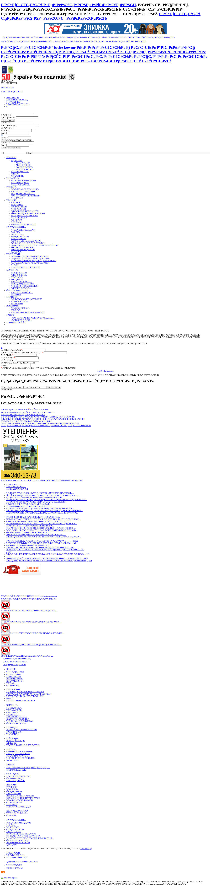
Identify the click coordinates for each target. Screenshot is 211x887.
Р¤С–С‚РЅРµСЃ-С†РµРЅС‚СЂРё (24, 216)
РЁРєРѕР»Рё (16, 310)
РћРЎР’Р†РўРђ (12, 306)
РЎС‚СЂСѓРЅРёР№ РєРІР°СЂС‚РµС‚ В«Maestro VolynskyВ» (26, 421)
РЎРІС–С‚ (15, 174)
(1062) (75, 541)
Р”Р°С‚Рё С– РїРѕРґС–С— (22, 293)
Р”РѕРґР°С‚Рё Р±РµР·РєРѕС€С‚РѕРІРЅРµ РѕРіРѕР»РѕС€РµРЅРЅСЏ (28, 599)
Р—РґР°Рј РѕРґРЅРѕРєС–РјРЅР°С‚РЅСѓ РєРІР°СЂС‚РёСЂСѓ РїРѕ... (29, 610)
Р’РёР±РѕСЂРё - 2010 (15, 672)
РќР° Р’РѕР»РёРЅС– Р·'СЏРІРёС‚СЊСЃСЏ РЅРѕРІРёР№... (30, 526)
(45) (47, 545)
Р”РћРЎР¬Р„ (11, 187)
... (6, 552)
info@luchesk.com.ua (105, 371)
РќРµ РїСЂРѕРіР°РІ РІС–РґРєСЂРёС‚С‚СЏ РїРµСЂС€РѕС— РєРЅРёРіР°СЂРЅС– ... (41, 528)
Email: (3, 133)
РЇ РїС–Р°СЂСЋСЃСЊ (20, 185)
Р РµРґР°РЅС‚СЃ (85, 849)
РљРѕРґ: (4, 137)
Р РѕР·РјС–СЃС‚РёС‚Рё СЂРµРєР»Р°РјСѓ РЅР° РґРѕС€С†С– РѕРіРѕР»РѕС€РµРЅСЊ (100, 16)
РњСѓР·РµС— (17, 279)
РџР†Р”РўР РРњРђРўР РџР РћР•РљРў (21, 862)
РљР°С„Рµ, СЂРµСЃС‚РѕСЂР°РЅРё (26, 241)
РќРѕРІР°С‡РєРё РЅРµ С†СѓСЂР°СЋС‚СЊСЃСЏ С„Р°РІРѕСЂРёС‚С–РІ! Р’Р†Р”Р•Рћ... (42, 513)
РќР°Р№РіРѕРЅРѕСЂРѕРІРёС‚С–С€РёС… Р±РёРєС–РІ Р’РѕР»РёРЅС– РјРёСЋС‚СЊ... (41, 524)
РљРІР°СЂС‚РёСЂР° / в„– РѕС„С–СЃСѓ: (18, 363)
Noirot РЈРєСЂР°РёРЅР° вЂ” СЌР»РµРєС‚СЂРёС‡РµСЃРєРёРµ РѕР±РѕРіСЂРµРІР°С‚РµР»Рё (40, 423)
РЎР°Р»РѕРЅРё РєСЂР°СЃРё (23, 250)
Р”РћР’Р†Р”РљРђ (13, 254)
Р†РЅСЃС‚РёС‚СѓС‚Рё (20, 308)
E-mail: (4, 365)
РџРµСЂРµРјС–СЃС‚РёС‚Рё (17, 104)
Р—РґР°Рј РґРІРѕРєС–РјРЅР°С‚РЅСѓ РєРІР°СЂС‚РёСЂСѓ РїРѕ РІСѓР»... (31, 645)
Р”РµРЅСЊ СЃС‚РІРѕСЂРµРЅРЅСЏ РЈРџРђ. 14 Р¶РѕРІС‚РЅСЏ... (33, 517)
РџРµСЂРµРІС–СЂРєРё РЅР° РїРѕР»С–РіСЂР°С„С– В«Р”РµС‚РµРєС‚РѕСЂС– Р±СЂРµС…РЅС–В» (42, 419)
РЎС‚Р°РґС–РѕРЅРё (19, 207)
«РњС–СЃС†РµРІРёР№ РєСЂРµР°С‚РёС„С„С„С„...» (33, 318)
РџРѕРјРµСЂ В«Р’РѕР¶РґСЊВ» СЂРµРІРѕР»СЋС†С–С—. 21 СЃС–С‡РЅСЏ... (38, 521)
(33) (9, 552)
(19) (9, 556)
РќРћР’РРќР (11, 158)
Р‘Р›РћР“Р (10, 315)
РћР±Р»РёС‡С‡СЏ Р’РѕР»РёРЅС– (25, 189)
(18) (90, 561)
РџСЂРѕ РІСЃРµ (17, 176)
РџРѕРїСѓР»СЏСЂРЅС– (16, 487)
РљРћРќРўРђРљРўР (14, 865)
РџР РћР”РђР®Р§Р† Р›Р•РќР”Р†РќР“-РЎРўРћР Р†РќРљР (24, 409)
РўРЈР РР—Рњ (12, 270)
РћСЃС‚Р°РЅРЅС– (13, 484)
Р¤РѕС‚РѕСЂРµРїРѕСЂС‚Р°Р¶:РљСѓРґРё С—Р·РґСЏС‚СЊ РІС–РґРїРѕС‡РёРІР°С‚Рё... (42, 530)
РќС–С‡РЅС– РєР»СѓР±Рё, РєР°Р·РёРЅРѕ (28, 243)
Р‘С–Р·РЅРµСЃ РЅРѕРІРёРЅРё (23, 180)
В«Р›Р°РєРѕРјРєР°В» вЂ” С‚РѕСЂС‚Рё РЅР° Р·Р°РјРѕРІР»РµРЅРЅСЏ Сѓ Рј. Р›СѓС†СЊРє (38, 417)
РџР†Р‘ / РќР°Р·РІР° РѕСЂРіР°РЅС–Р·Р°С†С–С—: (22, 353)
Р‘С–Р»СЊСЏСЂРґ (19, 218)
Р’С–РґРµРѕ (16, 295)
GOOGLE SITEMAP (14, 868)
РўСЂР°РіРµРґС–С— (25, 169)
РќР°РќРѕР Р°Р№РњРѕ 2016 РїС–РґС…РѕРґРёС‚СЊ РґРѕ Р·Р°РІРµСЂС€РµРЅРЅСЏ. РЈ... (43, 495)
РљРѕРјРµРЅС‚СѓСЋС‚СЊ (17, 489)
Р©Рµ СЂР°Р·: (7, 128)
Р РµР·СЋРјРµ (17, 304)
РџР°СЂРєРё (16, 252)
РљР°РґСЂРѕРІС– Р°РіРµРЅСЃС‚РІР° (26, 299)
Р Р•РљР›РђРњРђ (13, 853)
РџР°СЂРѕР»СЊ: (8, 118)
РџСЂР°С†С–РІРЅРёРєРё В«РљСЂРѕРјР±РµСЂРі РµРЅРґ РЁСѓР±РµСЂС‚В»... (39, 543)
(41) (72, 547)
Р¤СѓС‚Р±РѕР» (17, 205)
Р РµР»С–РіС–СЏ (23, 165)
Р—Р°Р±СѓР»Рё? (13, 102)
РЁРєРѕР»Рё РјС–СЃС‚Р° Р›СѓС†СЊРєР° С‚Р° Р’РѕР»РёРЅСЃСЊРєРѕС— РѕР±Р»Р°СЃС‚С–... (45, 558)
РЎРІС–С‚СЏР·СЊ (19, 275)
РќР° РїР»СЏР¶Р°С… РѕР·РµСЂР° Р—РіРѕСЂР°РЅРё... (29, 532)
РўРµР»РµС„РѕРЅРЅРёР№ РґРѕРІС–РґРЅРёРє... (25, 545)
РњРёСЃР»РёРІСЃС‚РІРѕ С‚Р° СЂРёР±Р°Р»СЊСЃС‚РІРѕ (34, 245)
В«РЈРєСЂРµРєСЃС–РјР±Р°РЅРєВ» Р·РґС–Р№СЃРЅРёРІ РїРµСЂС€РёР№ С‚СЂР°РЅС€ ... (43, 537)
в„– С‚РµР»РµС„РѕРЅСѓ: (12, 350)
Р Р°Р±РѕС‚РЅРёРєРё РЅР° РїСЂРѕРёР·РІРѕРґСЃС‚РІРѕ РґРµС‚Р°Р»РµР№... (32, 633)
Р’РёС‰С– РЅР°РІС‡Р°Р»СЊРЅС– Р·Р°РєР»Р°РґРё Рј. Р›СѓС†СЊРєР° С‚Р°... (38, 547)
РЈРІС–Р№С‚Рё (7, 87)
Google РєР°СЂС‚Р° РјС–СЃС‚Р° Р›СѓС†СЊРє (30, 258)
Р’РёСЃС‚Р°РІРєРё (18, 239)
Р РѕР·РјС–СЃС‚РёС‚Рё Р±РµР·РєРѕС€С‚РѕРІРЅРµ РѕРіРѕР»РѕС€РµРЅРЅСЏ (68, 5)
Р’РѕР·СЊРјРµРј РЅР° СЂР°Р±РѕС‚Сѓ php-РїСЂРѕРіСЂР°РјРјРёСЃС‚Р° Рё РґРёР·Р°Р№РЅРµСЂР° (42, 480)
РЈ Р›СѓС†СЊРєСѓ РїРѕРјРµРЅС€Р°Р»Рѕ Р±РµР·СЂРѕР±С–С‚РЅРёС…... (36, 535)
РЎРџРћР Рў (11, 200)
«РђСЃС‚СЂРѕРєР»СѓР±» (21, 320)
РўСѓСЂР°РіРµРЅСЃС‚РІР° (22, 284)
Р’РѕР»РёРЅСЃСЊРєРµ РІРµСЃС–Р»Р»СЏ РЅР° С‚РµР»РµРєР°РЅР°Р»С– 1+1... (39, 541)
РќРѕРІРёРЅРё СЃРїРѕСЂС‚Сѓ (23, 224)
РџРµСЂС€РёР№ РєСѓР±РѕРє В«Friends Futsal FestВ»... (29, 504)
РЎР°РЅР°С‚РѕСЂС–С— (21, 288)
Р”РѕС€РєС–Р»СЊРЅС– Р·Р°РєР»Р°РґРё (27, 312)
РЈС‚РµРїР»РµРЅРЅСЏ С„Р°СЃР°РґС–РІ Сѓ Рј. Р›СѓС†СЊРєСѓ (27, 412)
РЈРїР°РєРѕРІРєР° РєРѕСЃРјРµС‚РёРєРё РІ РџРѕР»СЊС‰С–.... (27, 656)
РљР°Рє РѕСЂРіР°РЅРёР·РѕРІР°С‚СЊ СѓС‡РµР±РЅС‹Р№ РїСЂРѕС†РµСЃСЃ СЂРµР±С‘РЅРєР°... (46, 500)
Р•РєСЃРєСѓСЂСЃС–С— (21, 282)
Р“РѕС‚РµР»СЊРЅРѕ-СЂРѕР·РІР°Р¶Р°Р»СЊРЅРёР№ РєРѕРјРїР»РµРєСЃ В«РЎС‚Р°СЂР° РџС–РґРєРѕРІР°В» (46, 426)
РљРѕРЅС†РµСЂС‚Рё (20, 236)
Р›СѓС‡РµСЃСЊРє (19, 273)
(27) (87, 554)
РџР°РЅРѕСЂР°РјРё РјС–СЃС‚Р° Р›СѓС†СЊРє (30, 263)
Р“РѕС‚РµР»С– (17, 277)
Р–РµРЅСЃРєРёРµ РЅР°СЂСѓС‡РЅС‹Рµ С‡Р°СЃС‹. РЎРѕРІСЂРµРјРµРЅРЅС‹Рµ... (40, 493)
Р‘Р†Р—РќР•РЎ (12, 178)
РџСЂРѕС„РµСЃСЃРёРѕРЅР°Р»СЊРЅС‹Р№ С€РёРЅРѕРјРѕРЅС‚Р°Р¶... (35, 497)
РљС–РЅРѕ (15, 232)
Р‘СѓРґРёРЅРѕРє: (9, 360)
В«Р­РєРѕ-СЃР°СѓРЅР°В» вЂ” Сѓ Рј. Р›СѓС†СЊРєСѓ (23, 415)
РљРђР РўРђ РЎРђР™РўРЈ (17, 857)
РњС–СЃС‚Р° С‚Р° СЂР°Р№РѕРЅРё (25, 196)
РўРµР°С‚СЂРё (17, 234)
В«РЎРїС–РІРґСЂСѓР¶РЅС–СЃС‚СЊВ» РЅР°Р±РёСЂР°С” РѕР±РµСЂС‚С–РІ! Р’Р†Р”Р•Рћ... (44, 511)
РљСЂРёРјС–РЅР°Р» (24, 167)
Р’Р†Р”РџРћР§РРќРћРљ (16, 227)
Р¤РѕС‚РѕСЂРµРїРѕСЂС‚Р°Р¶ (23, 230)
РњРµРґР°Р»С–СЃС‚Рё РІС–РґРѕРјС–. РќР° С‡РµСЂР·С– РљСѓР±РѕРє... (36, 502)
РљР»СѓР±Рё (16, 220)
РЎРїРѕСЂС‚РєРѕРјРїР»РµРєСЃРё (25, 211)
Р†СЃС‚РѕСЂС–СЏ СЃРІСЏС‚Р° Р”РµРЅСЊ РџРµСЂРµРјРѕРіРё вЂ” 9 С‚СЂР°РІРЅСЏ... (43, 519)
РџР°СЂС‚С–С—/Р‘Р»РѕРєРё (23, 191)
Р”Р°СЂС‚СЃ (16, 202)
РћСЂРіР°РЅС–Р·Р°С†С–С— (23, 194)
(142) (75, 543)
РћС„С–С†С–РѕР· (23, 163)
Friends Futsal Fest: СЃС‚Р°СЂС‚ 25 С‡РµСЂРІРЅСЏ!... (28, 506)
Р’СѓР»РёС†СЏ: (8, 358)
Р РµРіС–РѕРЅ (16, 161)
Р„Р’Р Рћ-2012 (17, 222)
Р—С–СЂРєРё (17, 198)
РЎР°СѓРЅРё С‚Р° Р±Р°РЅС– (23, 247)
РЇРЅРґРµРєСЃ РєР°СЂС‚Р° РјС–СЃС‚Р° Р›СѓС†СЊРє (33, 261)
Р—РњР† (14, 265)
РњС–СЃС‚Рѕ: (7, 355)
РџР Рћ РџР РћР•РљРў (15, 855)
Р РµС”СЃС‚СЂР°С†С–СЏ (12, 91)
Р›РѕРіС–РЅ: (6, 115)
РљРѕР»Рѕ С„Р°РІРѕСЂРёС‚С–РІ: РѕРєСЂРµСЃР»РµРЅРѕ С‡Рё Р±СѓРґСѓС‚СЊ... (40, 508)
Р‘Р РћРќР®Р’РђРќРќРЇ (16, 322)
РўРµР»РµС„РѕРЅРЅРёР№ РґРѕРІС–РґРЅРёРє (30, 256)
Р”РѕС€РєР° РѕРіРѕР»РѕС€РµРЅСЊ (25, 267)
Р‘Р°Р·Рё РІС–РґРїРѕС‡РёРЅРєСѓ (24, 286)
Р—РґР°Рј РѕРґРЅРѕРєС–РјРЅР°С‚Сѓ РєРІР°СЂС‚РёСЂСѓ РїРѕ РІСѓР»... (31, 622)
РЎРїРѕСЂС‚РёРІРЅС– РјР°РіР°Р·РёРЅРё (28, 213)
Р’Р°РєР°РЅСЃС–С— (19, 301)
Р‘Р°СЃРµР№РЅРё (18, 209)
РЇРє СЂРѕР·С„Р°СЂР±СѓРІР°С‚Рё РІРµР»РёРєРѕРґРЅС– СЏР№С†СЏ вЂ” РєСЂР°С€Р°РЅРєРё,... (47, 561)
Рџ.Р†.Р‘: (5, 130)
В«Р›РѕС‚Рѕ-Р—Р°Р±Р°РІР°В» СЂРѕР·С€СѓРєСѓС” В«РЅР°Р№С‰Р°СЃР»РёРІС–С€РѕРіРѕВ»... (45, 554)
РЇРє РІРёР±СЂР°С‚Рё (20, 183)
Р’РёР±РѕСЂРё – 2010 (20, 172)
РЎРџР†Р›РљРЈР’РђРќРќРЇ (17, 290)
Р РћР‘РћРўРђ (11, 297)
